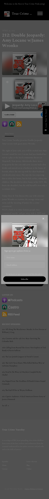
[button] (43, 218)
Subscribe (24, 279)
